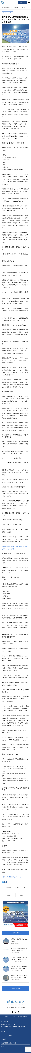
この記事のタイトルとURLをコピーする (15, 887)
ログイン (22, 2)
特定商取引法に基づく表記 (8, 1043)
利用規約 (3, 1039)
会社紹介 (3, 1031)
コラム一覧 (7, 13)
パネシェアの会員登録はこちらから (11, 877)
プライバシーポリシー (7, 1035)
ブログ (3, 1047)
